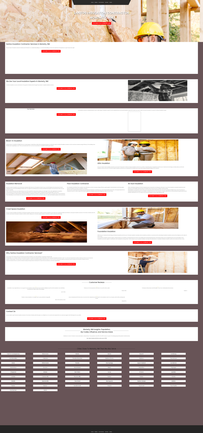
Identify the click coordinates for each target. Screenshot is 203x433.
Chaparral (13, 372)
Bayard (141, 354)
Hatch (45, 390)
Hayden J (185, 290)
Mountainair (77, 367)
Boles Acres (45, 354)
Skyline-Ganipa (141, 381)
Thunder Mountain (77, 358)
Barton (45, 385)
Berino (109, 354)
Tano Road (77, 381)
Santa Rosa (13, 367)
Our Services (101, 2)
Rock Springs (109, 363)
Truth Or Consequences (13, 354)
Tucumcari (141, 385)
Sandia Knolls (77, 385)
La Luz (109, 372)
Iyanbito (173, 372)
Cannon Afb (45, 376)
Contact (106, 2)
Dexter (13, 385)
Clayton (109, 385)
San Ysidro (77, 372)
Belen (109, 367)
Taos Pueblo (173, 385)
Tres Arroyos (173, 358)
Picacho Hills (77, 376)
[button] (73, 13)
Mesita (77, 354)
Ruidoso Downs (109, 358)
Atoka (13, 363)
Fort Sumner (13, 390)
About (110, 2)
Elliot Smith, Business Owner (60, 299)
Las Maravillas (13, 358)
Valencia (45, 358)
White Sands (45, 363)
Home (92, 2)
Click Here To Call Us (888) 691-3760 (101, 23)
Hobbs (141, 376)
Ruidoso (141, 358)
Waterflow (141, 367)
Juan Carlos (63, 291)
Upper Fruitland (141, 363)
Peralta (77, 363)
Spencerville (45, 381)
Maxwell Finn (124, 301)
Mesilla (13, 381)
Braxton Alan (124, 290)
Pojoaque (173, 367)
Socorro (45, 367)
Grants (173, 376)
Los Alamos (173, 363)
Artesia (45, 372)
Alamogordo (109, 381)
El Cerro (141, 372)
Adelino (174, 381)
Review (96, 2)
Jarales (13, 376)
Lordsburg (173, 354)
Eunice (109, 376)
